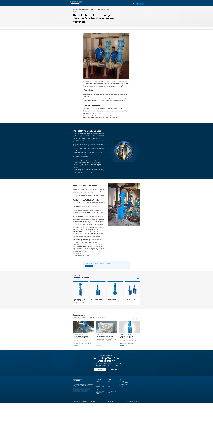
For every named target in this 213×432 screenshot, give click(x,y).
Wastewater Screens (100, 386)
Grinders (97, 381)
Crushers (97, 383)
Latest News (76, 334)
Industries (107, 3)
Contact (109, 395)
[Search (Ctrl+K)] (134, 4)
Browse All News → (136, 318)
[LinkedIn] (110, 401)
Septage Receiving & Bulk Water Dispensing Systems (100, 392)
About (112, 3)
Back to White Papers (89, 28)
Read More (83, 345)
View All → (138, 278)
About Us (109, 381)
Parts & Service (110, 383)
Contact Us (140, 3)
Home (74, 9)
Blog (98, 334)
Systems (97, 389)
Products (101, 3)
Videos (124, 3)
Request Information (100, 369)
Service (116, 3)
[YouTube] (112, 401)
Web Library (129, 3)
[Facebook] (108, 401)
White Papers (78, 9)
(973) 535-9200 (124, 384)
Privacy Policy (92, 401)
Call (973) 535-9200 (113, 369)
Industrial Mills (98, 387)
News (120, 3)
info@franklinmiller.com (125, 386)
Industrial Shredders (99, 384)
